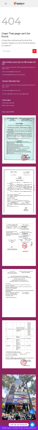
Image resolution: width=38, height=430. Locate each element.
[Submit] (34, 51)
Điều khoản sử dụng (8, 105)
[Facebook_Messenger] (32, 424)
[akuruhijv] (19, 3)
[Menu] (4, 3)
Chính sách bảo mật (8, 103)
